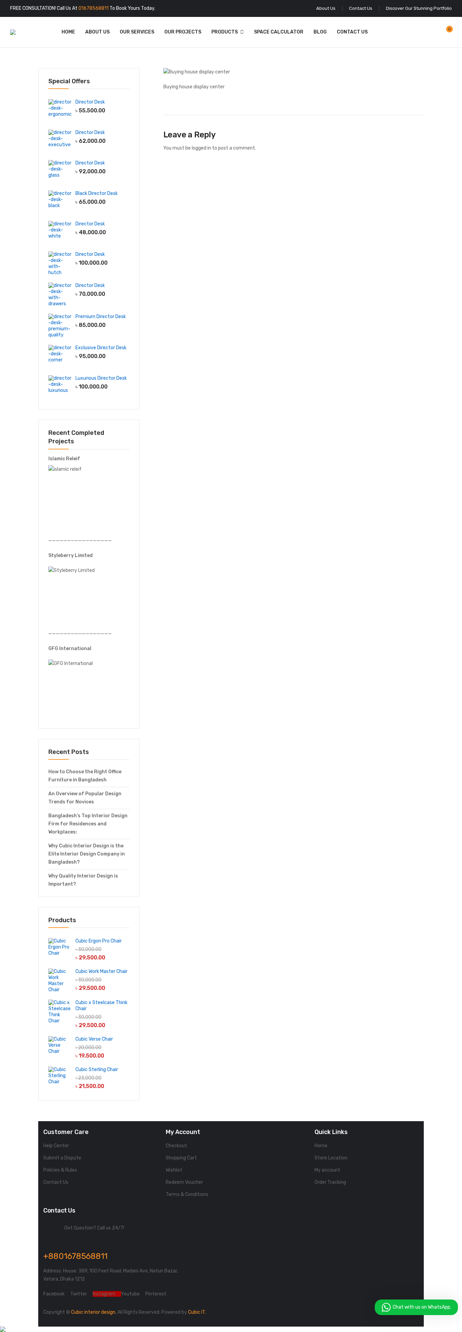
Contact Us (352, 32)
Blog (320, 32)
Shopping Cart (181, 1158)
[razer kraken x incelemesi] (231, 1329)
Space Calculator (278, 32)
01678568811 (93, 8)
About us (97, 32)
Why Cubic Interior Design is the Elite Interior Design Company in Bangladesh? (86, 854)
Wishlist (174, 1170)
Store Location (331, 1158)
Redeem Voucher (184, 1182)
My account (327, 1170)
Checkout (176, 1146)
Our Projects (182, 32)
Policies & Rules (60, 1170)
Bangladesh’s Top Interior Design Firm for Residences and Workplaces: (88, 824)
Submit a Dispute (62, 1158)
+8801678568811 (75, 1256)
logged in (201, 148)
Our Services (137, 32)
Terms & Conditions (187, 1194)
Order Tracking (330, 1182)
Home (68, 32)
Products (224, 32)
